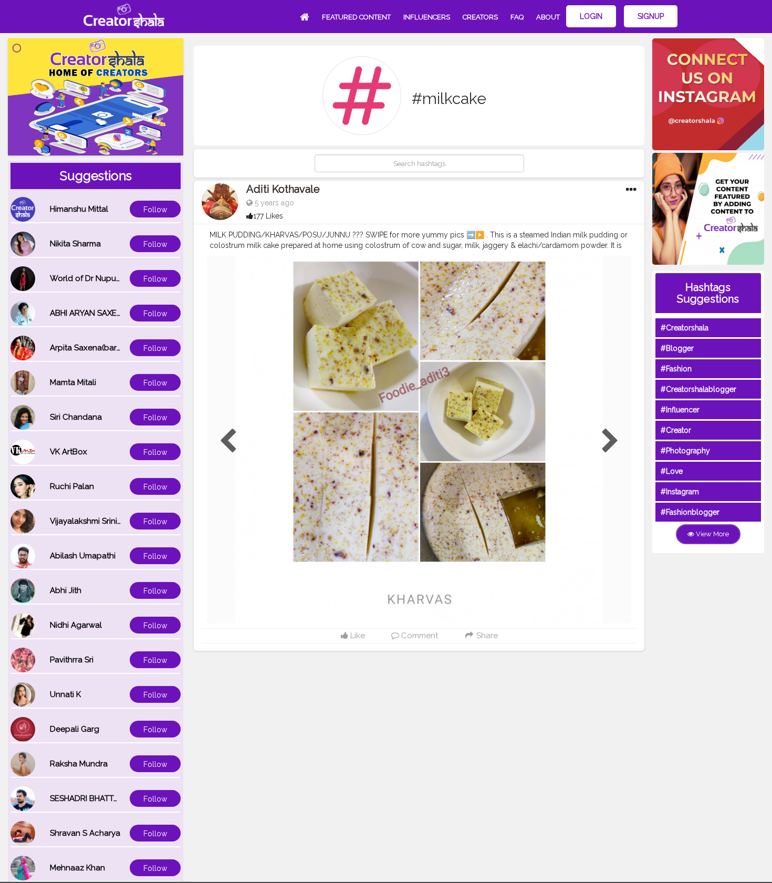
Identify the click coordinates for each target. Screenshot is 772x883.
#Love (672, 471)
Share (486, 635)
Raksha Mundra (79, 763)
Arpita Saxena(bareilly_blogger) (109, 347)
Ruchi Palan (72, 486)
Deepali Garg (74, 729)
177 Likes (268, 216)
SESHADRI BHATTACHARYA (100, 798)
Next (610, 441)
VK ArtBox (68, 451)
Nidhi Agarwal (76, 625)
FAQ (517, 17)
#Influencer (680, 410)
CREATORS (480, 17)
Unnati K (65, 694)
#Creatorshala (684, 328)
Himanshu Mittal (79, 209)
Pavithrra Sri (71, 659)
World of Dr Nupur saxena (99, 278)
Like (356, 635)
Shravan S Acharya (85, 833)
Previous (227, 441)
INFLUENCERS (426, 17)
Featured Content (356, 17)
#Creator (676, 430)
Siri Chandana (76, 417)
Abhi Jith (65, 590)
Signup (651, 16)
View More (711, 534)
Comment (418, 635)
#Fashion (676, 369)
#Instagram (680, 491)
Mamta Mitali (73, 382)
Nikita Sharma (75, 243)
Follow (155, 209)
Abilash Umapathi (83, 555)
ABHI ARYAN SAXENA (89, 313)
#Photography (685, 450)
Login (591, 16)
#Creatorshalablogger (698, 389)
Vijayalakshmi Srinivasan (94, 521)
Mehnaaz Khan (77, 867)
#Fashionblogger (690, 512)
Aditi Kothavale (283, 189)
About (548, 17)
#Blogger (677, 348)
